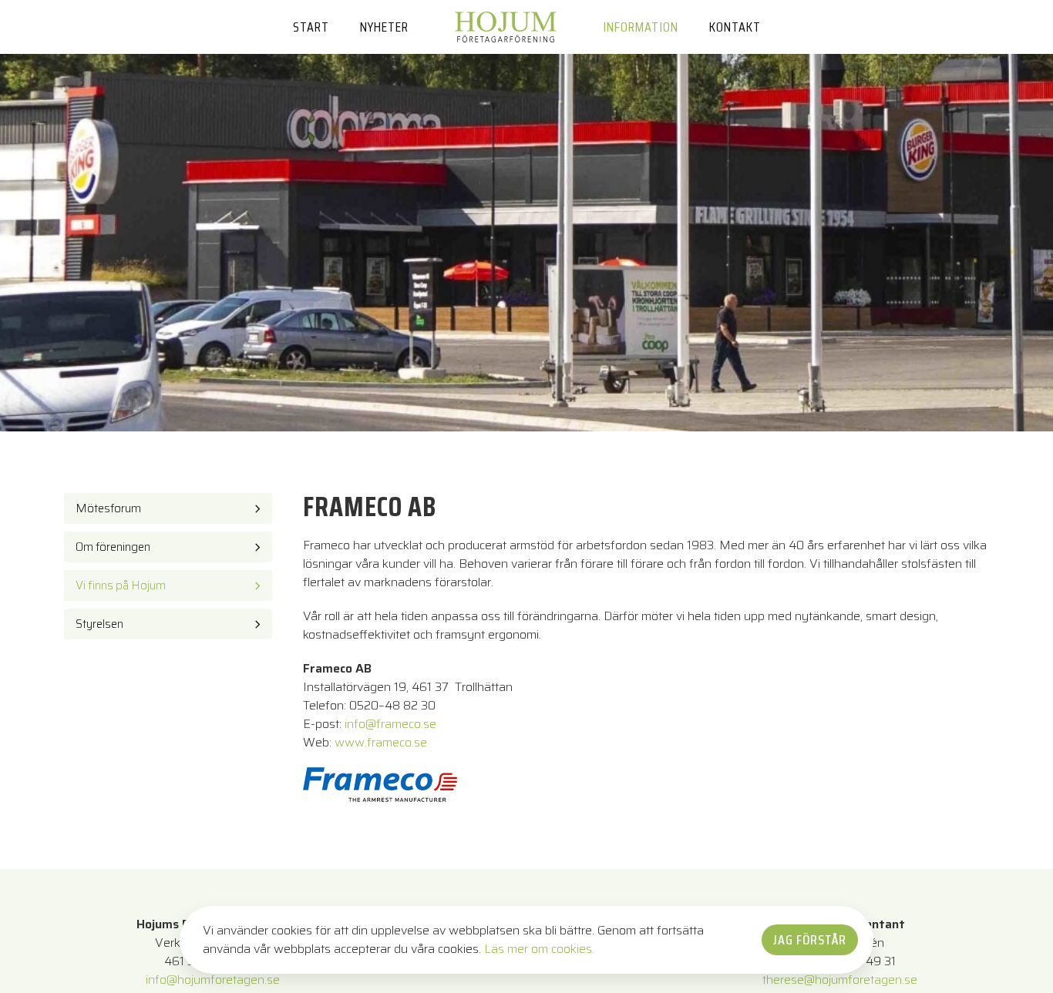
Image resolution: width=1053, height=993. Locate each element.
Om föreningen (113, 546)
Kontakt (735, 27)
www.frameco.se (381, 742)
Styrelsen (99, 623)
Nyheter (384, 27)
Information (640, 27)
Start (311, 27)
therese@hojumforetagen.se (839, 979)
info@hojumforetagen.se (213, 979)
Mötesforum (108, 507)
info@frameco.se (390, 723)
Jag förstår (809, 940)
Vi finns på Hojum (121, 584)
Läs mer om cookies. (539, 948)
